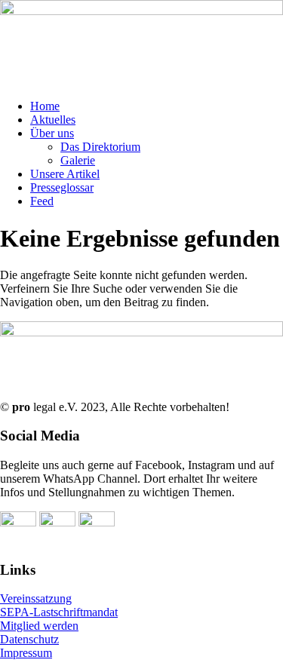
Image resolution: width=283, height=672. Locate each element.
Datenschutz (29, 639)
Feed (42, 201)
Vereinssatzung (36, 598)
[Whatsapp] (57, 522)
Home (45, 106)
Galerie (77, 160)
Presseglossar (62, 187)
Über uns (52, 133)
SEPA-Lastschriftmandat (59, 612)
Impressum (26, 652)
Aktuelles (52, 119)
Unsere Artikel (65, 173)
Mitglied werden (39, 625)
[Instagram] (96, 522)
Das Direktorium (100, 146)
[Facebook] (18, 522)
